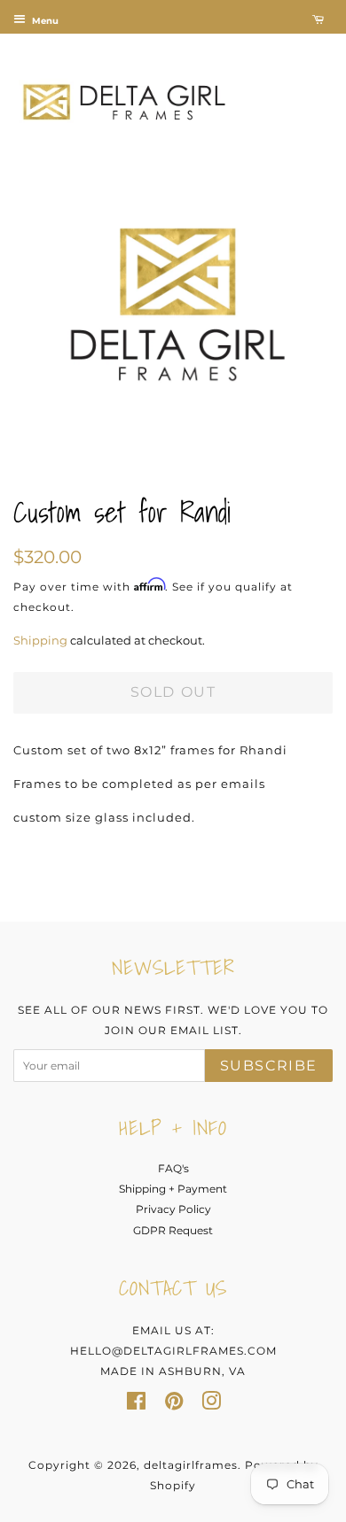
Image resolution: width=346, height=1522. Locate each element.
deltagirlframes (191, 1465)
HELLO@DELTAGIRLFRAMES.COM (173, 1350)
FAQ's (173, 1168)
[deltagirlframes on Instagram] (211, 1404)
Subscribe (269, 1065)
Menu (44, 21)
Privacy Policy (173, 1209)
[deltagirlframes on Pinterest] (174, 1404)
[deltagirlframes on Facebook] (136, 1404)
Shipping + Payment (173, 1188)
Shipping (40, 640)
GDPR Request (173, 1230)
